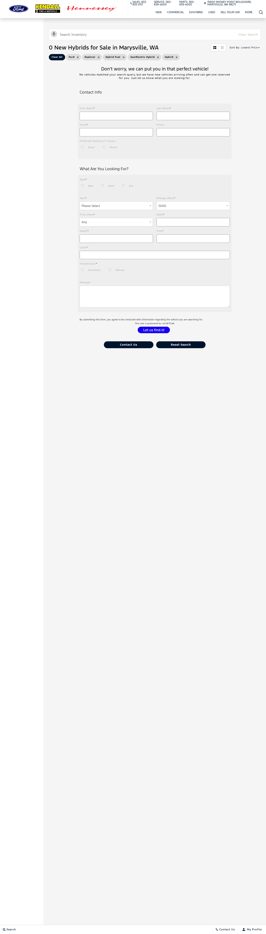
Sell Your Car (230, 12)
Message (85, 282)
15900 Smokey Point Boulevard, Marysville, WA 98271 (229, 3)
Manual (120, 270)
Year (83, 198)
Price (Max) (87, 214)
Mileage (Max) (166, 198)
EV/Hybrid (196, 12)
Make (161, 214)
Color (84, 247)
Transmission (88, 263)
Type (83, 179)
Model (84, 231)
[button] (261, 12)
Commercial (175, 12)
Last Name (164, 108)
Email (84, 124)
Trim (160, 231)
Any (131, 185)
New (159, 12)
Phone (160, 124)
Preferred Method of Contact (98, 141)
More (249, 12)
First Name (87, 108)
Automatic (94, 270)
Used (211, 12)
